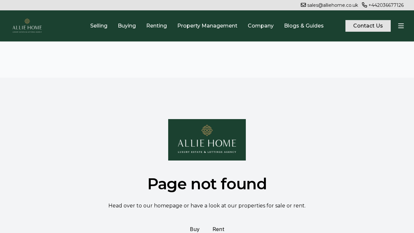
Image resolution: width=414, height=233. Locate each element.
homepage (168, 206)
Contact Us (368, 26)
